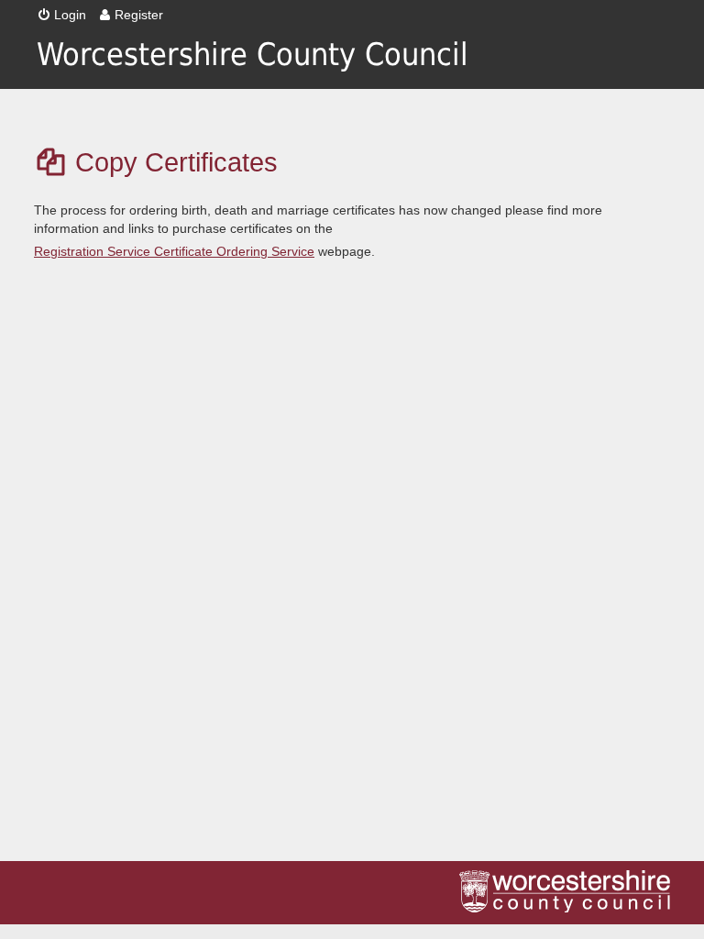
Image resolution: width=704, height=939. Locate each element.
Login (70, 14)
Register (139, 14)
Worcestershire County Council (252, 54)
